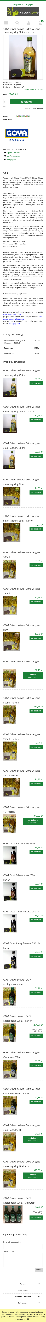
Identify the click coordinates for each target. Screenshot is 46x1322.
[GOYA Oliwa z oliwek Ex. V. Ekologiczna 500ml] (13, 996)
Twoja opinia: (9, 1251)
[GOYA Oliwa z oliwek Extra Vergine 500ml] (13, 569)
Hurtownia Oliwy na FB (12, 314)
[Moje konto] (28, 23)
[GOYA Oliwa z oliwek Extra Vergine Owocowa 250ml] (13, 1069)
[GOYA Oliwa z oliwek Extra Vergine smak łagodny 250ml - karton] (13, 423)
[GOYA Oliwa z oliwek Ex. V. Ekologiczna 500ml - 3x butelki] (13, 1214)
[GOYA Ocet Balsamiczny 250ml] (13, 855)
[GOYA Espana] (16, 134)
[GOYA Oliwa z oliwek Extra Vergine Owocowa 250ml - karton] (13, 1105)
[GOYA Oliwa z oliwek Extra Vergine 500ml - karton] (13, 714)
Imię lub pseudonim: (12, 1242)
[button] (6, 23)
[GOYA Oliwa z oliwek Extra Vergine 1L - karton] (13, 823)
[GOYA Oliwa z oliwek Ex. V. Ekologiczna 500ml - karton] (13, 1032)
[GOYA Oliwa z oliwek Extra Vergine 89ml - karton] (13, 787)
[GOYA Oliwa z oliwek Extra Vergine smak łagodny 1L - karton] (13, 1178)
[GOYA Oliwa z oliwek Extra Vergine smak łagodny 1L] (13, 1141)
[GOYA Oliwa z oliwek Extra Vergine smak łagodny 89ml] (13, 496)
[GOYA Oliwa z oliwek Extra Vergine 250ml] (13, 605)
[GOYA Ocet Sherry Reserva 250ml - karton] (13, 960)
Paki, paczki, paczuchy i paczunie (23, 317)
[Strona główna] (23, 11)
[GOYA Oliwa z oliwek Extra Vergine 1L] (13, 678)
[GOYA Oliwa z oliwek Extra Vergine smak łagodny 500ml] (13, 459)
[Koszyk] (40, 22)
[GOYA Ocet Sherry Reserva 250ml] (13, 923)
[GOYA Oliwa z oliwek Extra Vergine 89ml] (13, 641)
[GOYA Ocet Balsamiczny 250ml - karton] (13, 891)
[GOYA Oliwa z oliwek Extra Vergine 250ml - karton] (13, 751)
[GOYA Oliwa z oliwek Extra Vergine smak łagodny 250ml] (13, 387)
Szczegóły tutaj (14, 323)
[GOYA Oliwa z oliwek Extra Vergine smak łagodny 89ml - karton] (13, 532)
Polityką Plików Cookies (17, 1314)
